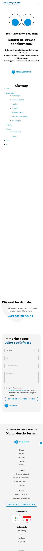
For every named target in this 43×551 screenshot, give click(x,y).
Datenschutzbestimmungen (17, 390)
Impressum (21, 550)
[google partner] (16, 519)
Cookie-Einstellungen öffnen (21, 399)
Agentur (21, 461)
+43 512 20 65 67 (20, 316)
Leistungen (21, 457)
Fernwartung (21, 531)
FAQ (21, 534)
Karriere (21, 465)
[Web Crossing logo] (11, 3)
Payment (21, 542)
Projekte (21, 454)
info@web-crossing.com (21, 498)
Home (21, 450)
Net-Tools (21, 538)
